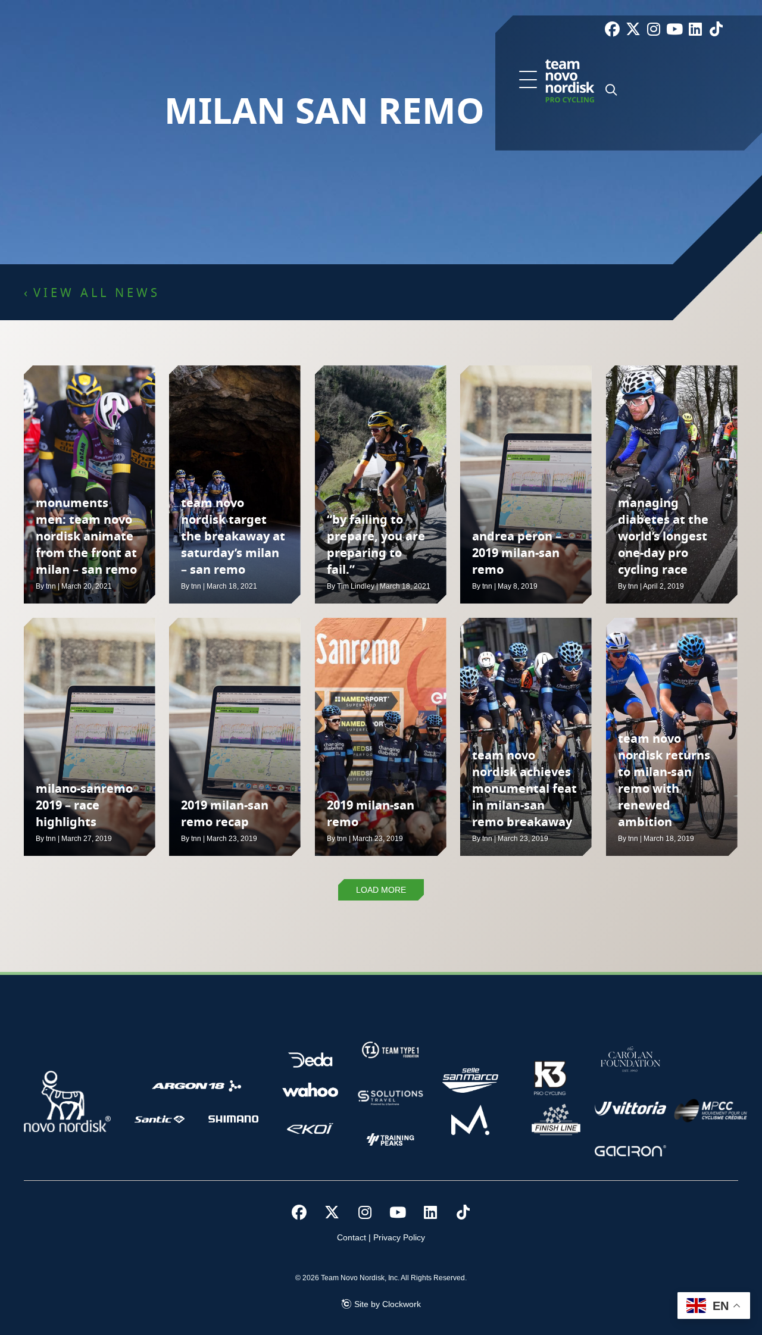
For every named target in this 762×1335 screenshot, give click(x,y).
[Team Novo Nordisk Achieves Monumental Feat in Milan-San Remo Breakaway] (526, 737)
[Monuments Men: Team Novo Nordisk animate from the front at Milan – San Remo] (89, 484)
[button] (528, 80)
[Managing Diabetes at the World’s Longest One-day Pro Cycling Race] (672, 484)
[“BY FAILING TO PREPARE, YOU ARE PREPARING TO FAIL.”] (380, 484)
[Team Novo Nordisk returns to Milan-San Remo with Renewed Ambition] (672, 737)
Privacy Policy (399, 1237)
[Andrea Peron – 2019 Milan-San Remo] (526, 484)
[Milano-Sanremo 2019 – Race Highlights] (89, 737)
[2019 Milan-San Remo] (380, 737)
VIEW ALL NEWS (96, 293)
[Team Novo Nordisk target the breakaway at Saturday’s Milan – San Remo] (235, 484)
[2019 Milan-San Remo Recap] (235, 737)
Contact (351, 1237)
